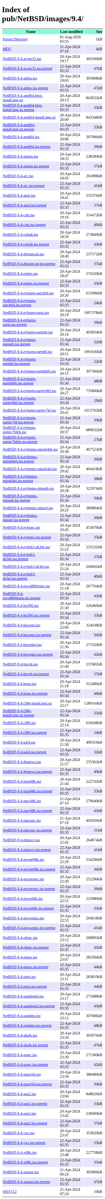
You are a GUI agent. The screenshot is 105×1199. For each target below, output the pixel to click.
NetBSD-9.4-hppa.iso (19, 684)
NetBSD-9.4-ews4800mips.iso (26, 586)
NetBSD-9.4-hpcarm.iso (21, 625)
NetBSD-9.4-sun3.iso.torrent (25, 1123)
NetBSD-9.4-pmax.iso (20, 957)
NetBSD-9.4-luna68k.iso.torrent (27, 791)
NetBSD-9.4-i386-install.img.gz (27, 703)
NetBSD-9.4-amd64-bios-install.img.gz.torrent (23, 107)
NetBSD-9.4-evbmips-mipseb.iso (28, 488)
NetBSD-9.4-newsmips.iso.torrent (29, 928)
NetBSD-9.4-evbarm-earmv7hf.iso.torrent (19, 420)
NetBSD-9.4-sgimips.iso (22, 1016)
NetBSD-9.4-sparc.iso (20, 1055)
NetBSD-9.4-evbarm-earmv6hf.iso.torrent (19, 400)
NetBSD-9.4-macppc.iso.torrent (27, 830)
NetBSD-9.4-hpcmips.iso (22, 645)
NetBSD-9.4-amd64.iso (21, 137)
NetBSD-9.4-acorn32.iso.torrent (27, 68)
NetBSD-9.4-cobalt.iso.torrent (26, 244)
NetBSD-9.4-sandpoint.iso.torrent (29, 1006)
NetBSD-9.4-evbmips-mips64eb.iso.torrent (20, 459)
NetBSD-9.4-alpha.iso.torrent (25, 88)
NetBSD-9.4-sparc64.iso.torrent (27, 1084)
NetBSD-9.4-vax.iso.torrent (24, 1143)
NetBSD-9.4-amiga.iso (20, 156)
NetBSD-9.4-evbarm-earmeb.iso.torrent (19, 342)
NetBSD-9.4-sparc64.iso (22, 1074)
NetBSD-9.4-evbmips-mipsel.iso (28, 508)
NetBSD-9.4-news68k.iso (23, 899)
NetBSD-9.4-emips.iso (20, 273)
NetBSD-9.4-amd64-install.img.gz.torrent (19, 127)
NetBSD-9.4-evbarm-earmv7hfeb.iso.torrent (20, 439)
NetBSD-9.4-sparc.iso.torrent (25, 1065)
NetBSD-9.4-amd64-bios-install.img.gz (23, 98)
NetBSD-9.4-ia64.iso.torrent (24, 752)
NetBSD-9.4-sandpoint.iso (23, 996)
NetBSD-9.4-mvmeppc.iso (23, 879)
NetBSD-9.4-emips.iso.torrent (26, 283)
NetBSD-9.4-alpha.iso (20, 78)
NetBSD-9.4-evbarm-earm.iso (26, 313)
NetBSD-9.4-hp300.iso (21, 606)
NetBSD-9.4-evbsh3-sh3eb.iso (26, 547)
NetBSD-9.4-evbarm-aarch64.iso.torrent (19, 303)
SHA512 (10, 1191)
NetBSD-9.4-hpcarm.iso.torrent (27, 635)
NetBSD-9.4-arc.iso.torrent (23, 186)
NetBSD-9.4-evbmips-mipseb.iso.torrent (20, 498)
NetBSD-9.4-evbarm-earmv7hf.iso (29, 410)
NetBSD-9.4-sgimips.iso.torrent (27, 1025)
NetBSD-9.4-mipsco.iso (21, 840)
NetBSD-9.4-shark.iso (20, 1035)
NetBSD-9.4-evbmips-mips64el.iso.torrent (20, 478)
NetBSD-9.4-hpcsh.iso (20, 664)
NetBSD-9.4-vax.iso (18, 1133)
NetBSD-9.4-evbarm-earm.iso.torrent (19, 322)
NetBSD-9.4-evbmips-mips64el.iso (30, 469)
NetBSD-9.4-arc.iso (18, 176)
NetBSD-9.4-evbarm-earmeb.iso (28, 332)
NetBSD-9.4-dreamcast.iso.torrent (29, 264)
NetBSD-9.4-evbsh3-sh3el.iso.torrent (19, 576)
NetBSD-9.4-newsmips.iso (23, 918)
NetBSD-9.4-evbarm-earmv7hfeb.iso (19, 430)
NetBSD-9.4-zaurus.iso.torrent (26, 1182)
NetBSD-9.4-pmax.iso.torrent (25, 967)
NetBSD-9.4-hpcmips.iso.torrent (28, 654)
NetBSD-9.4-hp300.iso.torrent (26, 615)
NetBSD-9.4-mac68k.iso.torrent (27, 811)
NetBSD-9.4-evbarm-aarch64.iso (28, 293)
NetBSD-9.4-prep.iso (19, 977)
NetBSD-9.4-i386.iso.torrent (25, 732)
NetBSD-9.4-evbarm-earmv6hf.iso (29, 391)
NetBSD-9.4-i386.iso (19, 723)
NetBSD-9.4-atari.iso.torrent (24, 205)
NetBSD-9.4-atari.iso (19, 195)
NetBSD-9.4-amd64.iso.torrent (26, 147)
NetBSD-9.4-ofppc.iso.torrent (26, 947)
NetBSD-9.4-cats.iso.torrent (24, 225)
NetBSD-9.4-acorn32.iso (22, 59)
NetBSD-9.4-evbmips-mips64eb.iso (30, 449)
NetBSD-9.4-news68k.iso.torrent (28, 908)
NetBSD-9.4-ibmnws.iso (22, 762)
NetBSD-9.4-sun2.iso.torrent (25, 1104)
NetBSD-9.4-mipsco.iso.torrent (27, 850)
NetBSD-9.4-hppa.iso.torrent (25, 693)
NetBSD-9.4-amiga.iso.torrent (26, 166)
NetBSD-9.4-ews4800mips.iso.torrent (21, 596)
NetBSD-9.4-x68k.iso (20, 1152)
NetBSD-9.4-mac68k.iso (22, 801)
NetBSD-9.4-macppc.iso (22, 820)
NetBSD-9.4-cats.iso (19, 215)
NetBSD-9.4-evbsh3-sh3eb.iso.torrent (19, 557)
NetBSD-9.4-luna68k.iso (22, 781)
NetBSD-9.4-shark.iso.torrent (25, 1045)
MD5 (7, 49)
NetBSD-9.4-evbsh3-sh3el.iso (26, 566)
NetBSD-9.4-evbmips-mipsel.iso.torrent (20, 517)
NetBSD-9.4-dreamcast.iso (23, 254)
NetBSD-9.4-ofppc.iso (20, 938)
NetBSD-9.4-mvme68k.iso (23, 859)
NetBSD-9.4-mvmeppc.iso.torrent (29, 889)
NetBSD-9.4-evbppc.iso (21, 527)
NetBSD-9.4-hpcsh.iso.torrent (26, 674)
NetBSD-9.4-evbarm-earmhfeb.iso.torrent (19, 381)
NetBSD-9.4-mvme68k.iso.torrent (29, 869)
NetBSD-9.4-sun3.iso (19, 1113)
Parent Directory (15, 39)
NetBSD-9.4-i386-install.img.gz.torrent (18, 713)
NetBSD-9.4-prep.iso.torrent (25, 986)
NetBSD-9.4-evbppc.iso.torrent (27, 537)
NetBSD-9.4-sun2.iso (19, 1094)
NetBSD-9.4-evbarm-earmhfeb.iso (29, 371)
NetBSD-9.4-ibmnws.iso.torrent (27, 772)
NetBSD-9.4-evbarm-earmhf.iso (27, 352)
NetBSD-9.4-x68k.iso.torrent (25, 1162)
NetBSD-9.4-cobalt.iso (20, 234)
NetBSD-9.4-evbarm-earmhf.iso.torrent (19, 361)
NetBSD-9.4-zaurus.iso (21, 1172)
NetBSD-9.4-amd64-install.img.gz (29, 117)
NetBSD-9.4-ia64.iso (19, 742)
